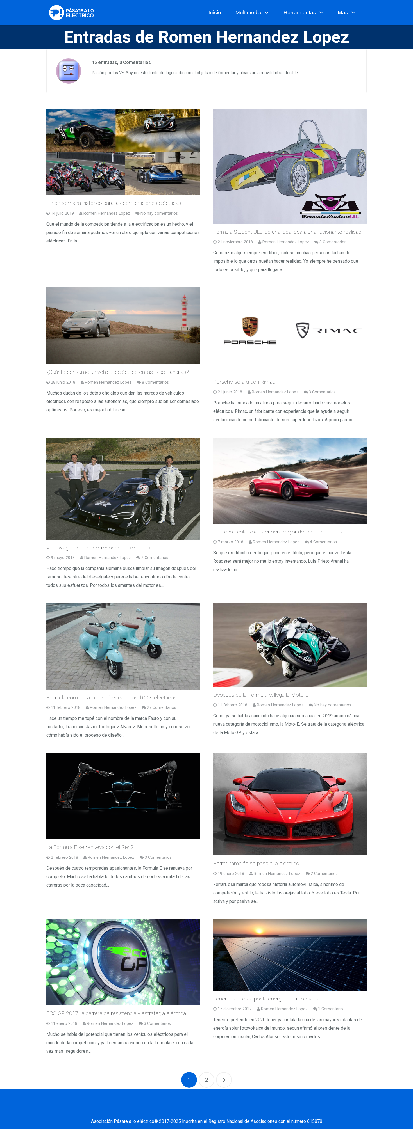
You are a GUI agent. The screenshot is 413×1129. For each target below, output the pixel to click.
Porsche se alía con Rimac (244, 382)
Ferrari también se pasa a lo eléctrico (256, 863)
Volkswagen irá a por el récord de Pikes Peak (98, 547)
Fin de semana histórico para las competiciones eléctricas (113, 203)
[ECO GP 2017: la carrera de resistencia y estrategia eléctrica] (123, 962)
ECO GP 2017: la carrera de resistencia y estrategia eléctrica (116, 1013)
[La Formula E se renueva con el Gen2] (123, 796)
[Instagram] (228, 1110)
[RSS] (242, 1110)
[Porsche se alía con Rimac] (290, 330)
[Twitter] (185, 1110)
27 (161, 707)
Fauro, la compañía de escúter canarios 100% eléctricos (111, 697)
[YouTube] (213, 1110)
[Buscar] (364, 12)
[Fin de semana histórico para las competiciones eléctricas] (123, 152)
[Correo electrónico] (157, 1110)
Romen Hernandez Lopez (106, 213)
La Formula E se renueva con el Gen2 (90, 847)
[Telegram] (256, 1110)
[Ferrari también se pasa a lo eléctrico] (290, 804)
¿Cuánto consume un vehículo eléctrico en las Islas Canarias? (117, 372)
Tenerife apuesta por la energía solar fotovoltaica (269, 998)
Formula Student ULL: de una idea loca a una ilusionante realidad (287, 232)
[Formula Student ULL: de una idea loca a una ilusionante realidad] (290, 166)
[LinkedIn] (199, 1110)
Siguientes (224, 1080)
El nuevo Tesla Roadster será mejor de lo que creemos (277, 531)
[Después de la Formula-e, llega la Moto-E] (290, 645)
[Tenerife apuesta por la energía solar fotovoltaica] (290, 955)
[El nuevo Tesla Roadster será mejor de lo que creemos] (290, 481)
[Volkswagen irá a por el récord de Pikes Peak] (123, 488)
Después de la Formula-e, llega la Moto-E (260, 694)
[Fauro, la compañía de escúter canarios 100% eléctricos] (123, 646)
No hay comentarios (159, 213)
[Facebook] (171, 1110)
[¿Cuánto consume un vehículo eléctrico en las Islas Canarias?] (123, 325)
